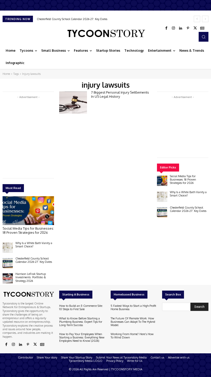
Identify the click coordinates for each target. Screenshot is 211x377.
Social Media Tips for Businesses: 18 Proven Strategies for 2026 (28, 230)
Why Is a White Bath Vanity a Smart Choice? (33, 244)
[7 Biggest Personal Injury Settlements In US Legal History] (73, 103)
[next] (205, 19)
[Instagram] (173, 28)
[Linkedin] (180, 28)
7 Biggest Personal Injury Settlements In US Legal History (120, 94)
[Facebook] (166, 28)
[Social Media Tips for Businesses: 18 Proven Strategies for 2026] (28, 210)
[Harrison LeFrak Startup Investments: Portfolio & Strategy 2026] (8, 278)
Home (6, 74)
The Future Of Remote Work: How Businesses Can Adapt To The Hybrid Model (133, 322)
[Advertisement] (41, 136)
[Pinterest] (187, 28)
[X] (195, 28)
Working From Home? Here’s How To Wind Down (132, 335)
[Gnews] (202, 28)
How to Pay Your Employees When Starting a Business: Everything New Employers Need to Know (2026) (81, 337)
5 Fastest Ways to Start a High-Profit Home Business (133, 307)
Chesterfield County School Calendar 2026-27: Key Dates (72, 19)
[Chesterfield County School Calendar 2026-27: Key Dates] (8, 263)
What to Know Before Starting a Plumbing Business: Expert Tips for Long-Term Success (80, 322)
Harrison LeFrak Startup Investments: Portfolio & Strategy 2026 (30, 277)
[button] (203, 37)
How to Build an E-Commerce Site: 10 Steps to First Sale (81, 307)
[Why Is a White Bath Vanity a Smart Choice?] (8, 248)
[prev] (197, 19)
